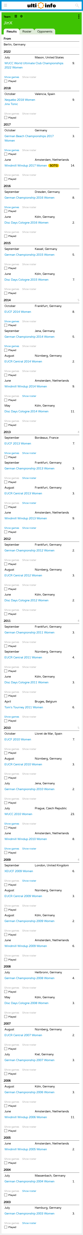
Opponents (44, 31)
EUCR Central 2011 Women (23, 657)
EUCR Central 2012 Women (23, 575)
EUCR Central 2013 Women (23, 493)
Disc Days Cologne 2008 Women (26, 1003)
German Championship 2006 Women (29, 1092)
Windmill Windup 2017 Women (25, 165)
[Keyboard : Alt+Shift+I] (16, 16)
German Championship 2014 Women (29, 336)
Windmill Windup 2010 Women (25, 839)
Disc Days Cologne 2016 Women (26, 222)
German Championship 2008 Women (29, 978)
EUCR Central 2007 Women (23, 1035)
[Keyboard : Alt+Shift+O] (21, 16)
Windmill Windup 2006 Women (25, 1117)
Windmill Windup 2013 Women (25, 518)
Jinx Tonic (11, 104)
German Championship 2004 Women (29, 1181)
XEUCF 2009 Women (18, 871)
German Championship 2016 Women (29, 197)
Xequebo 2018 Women (19, 100)
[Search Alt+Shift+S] (77, 6)
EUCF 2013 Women (17, 443)
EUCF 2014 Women (17, 312)
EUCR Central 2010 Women (23, 764)
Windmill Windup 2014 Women (25, 386)
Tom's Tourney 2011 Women (23, 707)
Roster (26, 31)
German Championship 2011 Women (29, 632)
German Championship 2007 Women (29, 1060)
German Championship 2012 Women (29, 550)
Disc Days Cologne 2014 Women (26, 411)
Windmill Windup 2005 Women (25, 1149)
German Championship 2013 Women (29, 468)
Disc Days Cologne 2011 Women (26, 682)
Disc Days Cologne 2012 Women (26, 600)
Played (12, 81)
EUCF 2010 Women (17, 739)
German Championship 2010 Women (29, 789)
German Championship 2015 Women (29, 254)
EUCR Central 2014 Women (23, 361)
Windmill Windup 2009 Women (25, 946)
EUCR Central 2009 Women (23, 896)
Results (12, 31)
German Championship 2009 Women (29, 921)
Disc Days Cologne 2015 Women (26, 279)
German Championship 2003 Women (29, 1213)
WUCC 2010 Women (18, 814)
